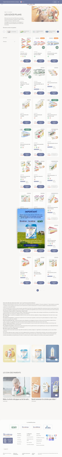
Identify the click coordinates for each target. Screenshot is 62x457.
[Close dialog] (43, 210)
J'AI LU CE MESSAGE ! (31, 245)
